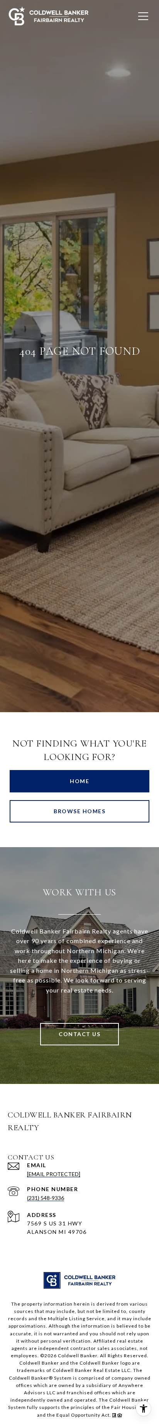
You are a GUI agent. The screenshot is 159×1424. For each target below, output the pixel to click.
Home (79, 781)
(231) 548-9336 (45, 1198)
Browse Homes (79, 811)
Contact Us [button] (79, 1034)
